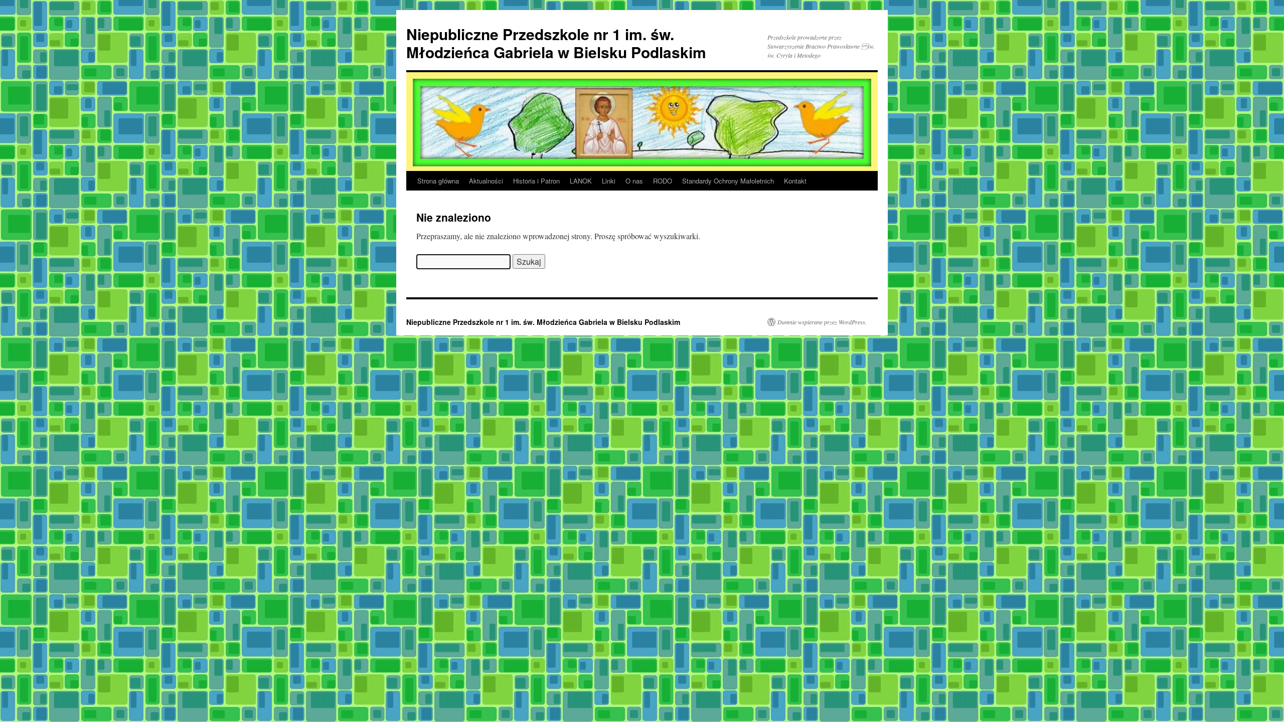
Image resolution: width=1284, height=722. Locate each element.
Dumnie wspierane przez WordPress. (822, 322)
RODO (662, 181)
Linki (608, 181)
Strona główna (438, 181)
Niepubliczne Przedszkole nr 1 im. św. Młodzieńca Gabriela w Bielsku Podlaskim (556, 43)
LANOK (581, 181)
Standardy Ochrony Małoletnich (728, 181)
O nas (634, 181)
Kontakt (795, 181)
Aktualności (486, 181)
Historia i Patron (536, 181)
